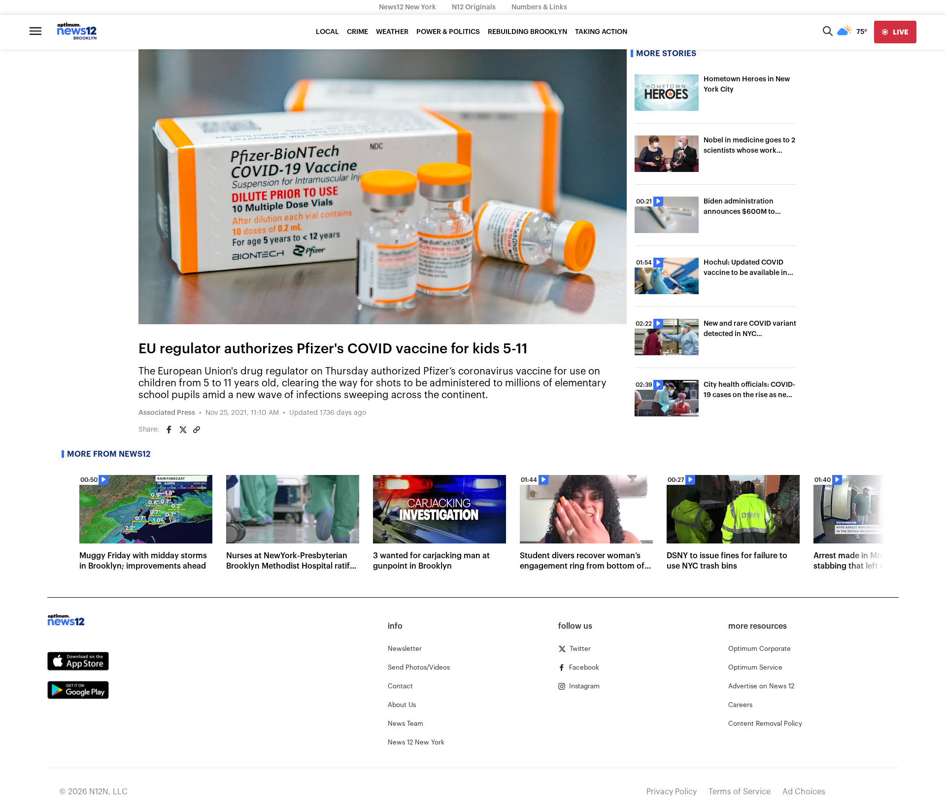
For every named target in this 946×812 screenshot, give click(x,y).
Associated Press (166, 412)
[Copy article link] (197, 430)
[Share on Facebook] (169, 430)
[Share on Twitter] (183, 430)
